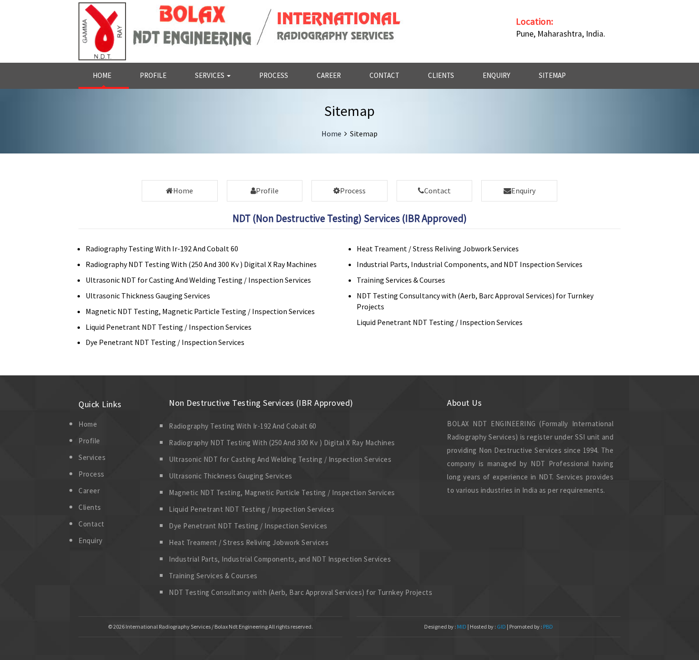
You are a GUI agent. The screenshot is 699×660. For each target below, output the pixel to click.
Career (329, 75)
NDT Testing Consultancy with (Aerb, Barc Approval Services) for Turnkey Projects (300, 592)
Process (273, 75)
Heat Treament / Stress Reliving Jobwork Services (438, 248)
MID (461, 626)
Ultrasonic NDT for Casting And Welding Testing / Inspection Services (198, 280)
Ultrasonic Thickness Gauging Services (148, 295)
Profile (153, 75)
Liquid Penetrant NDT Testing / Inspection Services (169, 327)
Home (102, 75)
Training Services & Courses (401, 280)
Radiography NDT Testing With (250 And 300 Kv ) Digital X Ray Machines (201, 264)
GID (501, 626)
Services (210, 75)
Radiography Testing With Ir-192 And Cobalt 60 (162, 248)
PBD (548, 626)
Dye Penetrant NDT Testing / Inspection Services (165, 342)
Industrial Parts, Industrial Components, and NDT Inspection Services (469, 264)
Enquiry (496, 75)
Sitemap (552, 75)
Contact (384, 75)
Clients (441, 75)
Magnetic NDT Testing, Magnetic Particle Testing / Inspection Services (200, 311)
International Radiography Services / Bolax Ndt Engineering (197, 626)
